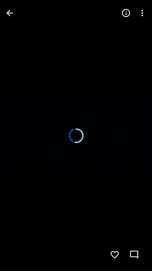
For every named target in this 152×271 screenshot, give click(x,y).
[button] (135, 255)
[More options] (142, 13)
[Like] (115, 255)
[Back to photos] (9, 13)
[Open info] (126, 13)
